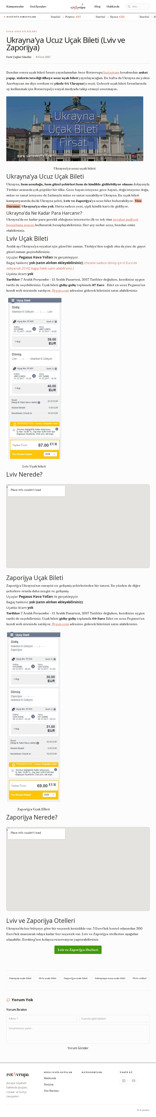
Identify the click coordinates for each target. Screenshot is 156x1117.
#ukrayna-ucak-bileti (20, 978)
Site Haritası (51, 1090)
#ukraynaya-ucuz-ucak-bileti (110, 978)
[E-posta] (134, 1081)
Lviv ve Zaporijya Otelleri (78, 950)
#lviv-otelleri (139, 978)
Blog (97, 6)
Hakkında (113, 6)
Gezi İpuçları (38, 6)
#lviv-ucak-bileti (47, 978)
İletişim (48, 1084)
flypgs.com (60, 290)
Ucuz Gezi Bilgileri (21, 31)
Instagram (111, 72)
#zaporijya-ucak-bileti (76, 978)
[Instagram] (124, 1081)
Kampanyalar (15, 6)
